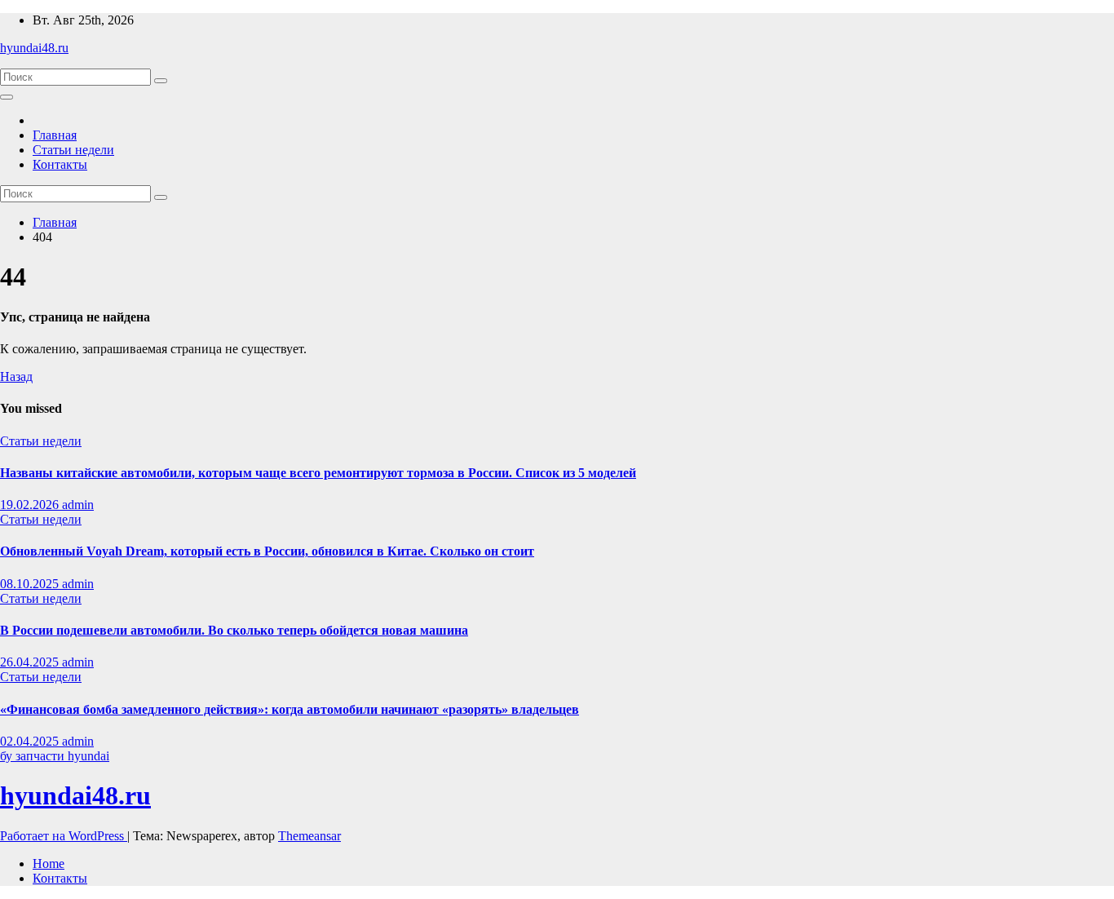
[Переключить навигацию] (6, 97)
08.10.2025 (31, 584)
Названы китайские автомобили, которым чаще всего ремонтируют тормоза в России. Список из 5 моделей (318, 473)
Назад (16, 376)
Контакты (60, 164)
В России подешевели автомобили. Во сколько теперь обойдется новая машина (234, 630)
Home (48, 863)
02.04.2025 (31, 741)
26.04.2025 (31, 662)
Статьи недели (73, 150)
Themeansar (309, 836)
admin (78, 505)
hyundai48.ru (34, 48)
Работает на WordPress (63, 836)
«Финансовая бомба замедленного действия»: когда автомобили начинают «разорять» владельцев (289, 709)
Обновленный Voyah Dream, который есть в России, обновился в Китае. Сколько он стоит (267, 551)
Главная (55, 135)
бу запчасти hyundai (54, 756)
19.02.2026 (31, 505)
